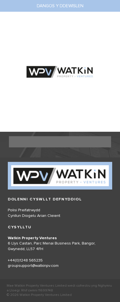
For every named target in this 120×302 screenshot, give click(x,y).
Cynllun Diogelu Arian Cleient (34, 216)
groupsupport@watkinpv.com (33, 266)
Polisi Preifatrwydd (24, 210)
